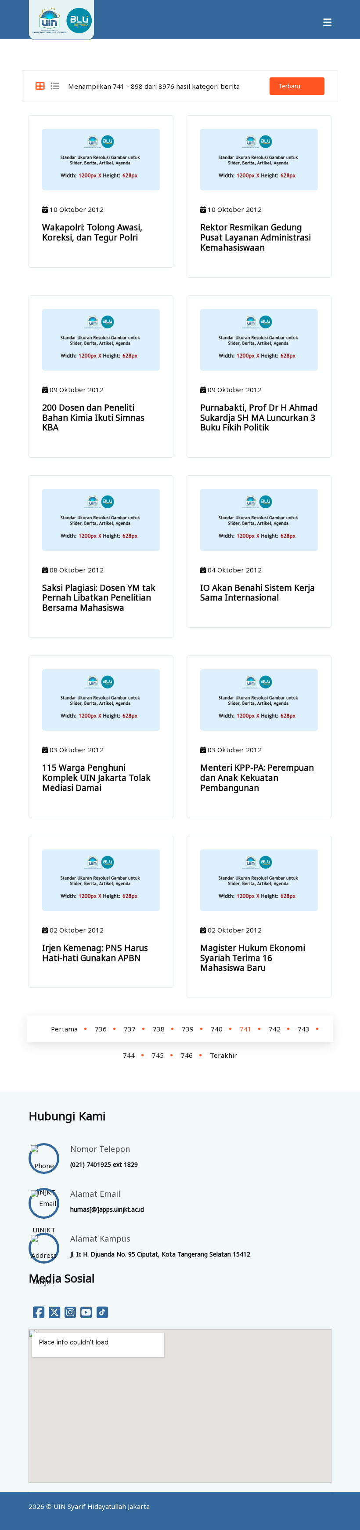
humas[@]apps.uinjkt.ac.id (107, 1209)
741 (246, 1028)
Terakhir (223, 1055)
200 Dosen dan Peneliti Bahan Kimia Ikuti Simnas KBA (93, 418)
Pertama (64, 1028)
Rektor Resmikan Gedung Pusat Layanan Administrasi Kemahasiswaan (255, 237)
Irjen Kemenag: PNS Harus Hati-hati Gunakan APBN (95, 953)
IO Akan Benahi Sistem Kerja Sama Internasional (257, 593)
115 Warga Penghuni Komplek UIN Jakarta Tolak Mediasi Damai (96, 778)
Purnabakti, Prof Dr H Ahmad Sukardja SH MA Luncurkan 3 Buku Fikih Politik (259, 418)
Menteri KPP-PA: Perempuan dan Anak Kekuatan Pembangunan (257, 778)
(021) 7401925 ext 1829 (104, 1164)
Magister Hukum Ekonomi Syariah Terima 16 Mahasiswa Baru (252, 958)
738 (159, 1028)
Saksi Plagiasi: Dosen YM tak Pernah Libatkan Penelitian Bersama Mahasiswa (98, 598)
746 (187, 1055)
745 (158, 1055)
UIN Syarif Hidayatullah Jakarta (102, 1506)
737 (130, 1028)
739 (188, 1028)
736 (101, 1028)
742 (275, 1028)
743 (304, 1028)
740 (217, 1028)
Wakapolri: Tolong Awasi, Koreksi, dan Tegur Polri (92, 232)
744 (129, 1055)
